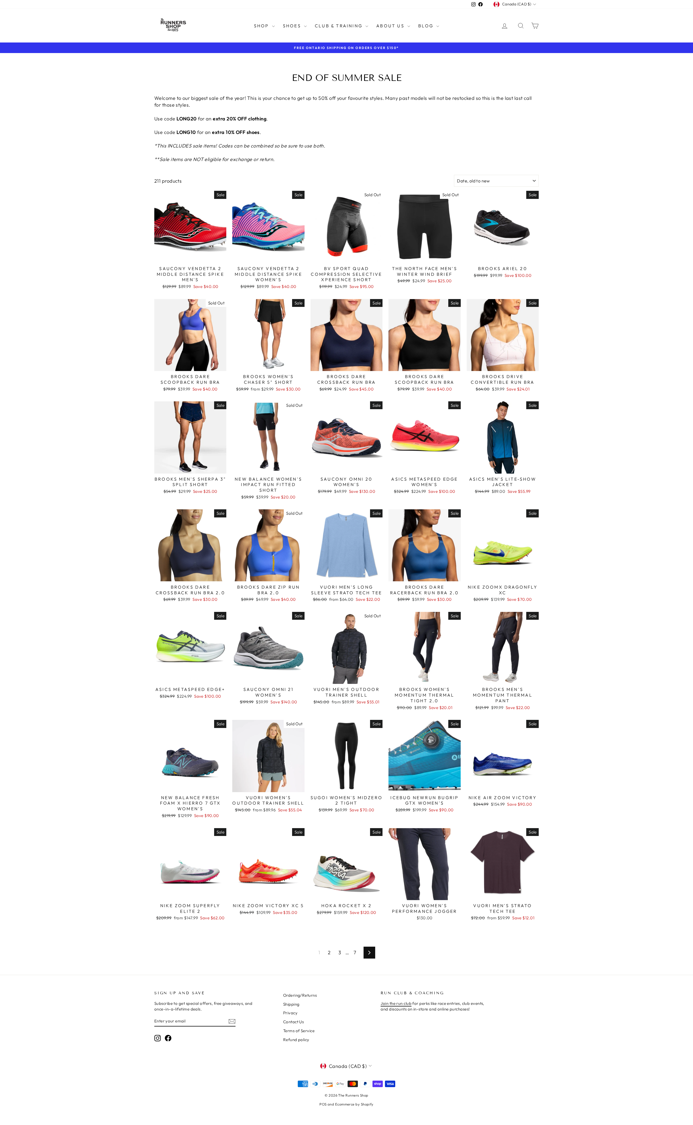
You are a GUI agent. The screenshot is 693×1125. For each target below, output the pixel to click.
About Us (391, 25)
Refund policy (296, 1039)
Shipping (291, 1004)
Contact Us (293, 1021)
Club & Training (339, 25)
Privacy (290, 1012)
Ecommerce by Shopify (354, 1104)
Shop (262, 25)
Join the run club (396, 1003)
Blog (426, 25)
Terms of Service (299, 1030)
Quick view (190, 257)
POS (322, 1104)
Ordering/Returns (300, 995)
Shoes (293, 25)
